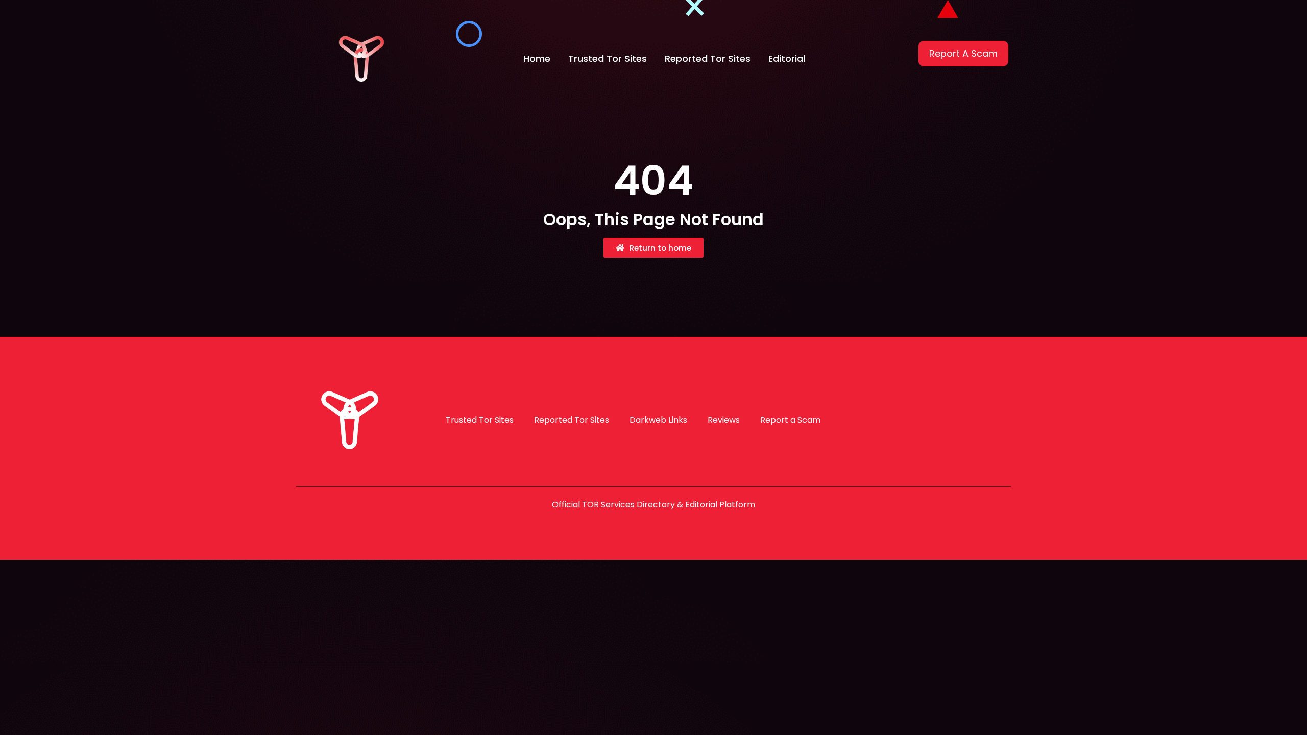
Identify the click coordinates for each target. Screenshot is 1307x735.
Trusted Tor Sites (607, 58)
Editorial (786, 58)
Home (536, 58)
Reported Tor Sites (708, 58)
